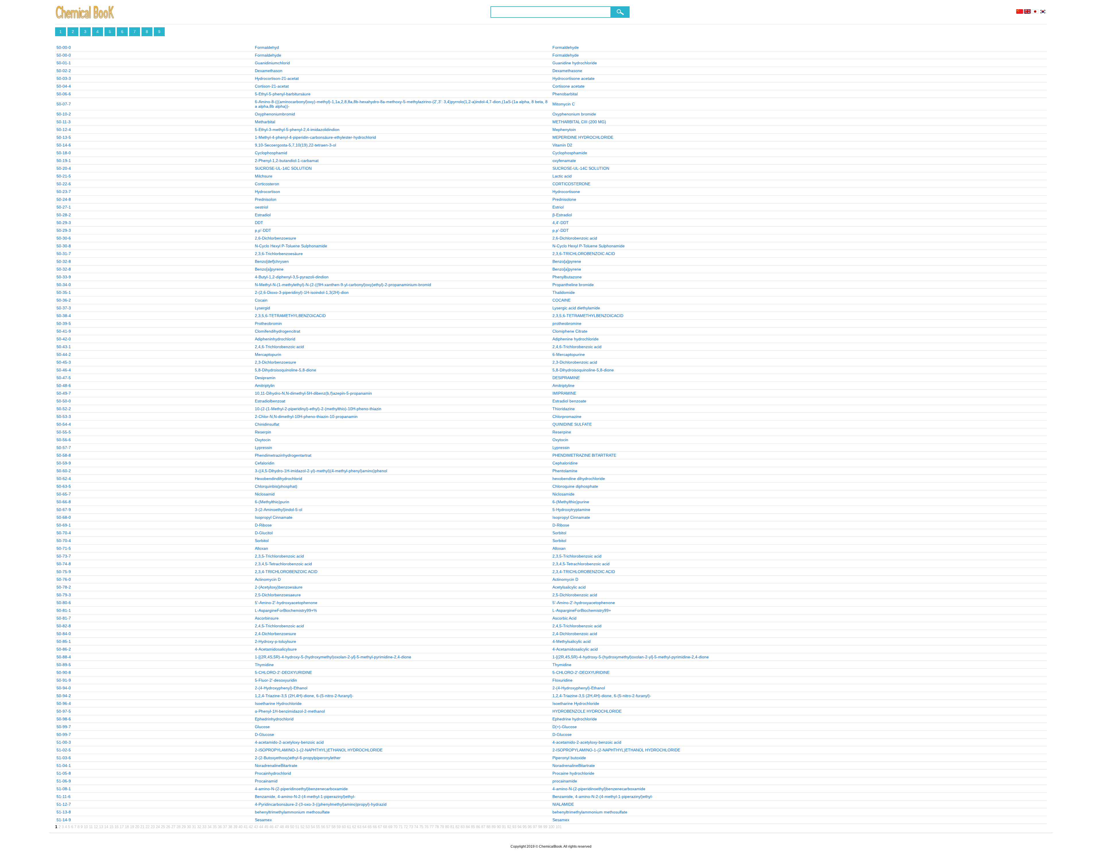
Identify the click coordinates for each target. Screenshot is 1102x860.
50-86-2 (64, 649)
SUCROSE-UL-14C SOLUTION (283, 168)
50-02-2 (64, 70)
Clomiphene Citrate (569, 331)
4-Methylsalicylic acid (571, 641)
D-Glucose (264, 734)
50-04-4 (64, 86)
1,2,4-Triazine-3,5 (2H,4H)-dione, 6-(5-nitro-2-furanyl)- (304, 695)
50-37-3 (64, 308)
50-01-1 (64, 63)
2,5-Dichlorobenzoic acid (574, 595)
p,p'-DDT (263, 230)
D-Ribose (263, 525)
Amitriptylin (265, 385)
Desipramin (265, 377)
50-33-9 (64, 277)
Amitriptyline (563, 385)
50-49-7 (64, 393)
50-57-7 (64, 447)
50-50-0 (64, 401)
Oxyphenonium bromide (574, 114)
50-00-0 (64, 47)
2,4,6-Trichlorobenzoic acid (279, 346)
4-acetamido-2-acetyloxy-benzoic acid (289, 742)
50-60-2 (64, 470)
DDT (259, 222)
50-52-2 (64, 408)
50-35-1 (64, 292)
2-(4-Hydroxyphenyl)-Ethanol (281, 688)
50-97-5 (64, 711)
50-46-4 (64, 370)
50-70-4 (64, 533)
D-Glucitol (264, 533)
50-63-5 (64, 486)
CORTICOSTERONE (571, 184)
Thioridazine (563, 408)
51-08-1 (64, 788)
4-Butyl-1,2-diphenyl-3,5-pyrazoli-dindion (292, 277)
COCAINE (561, 300)
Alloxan (261, 548)
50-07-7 (64, 104)
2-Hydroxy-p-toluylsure (275, 641)
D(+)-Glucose (564, 726)
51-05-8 (64, 773)
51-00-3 (64, 742)
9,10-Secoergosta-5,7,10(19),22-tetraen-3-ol (295, 145)
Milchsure (263, 176)
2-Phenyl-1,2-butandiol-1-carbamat (287, 160)
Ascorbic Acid (564, 618)
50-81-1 (64, 610)
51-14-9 (64, 819)
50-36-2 (64, 300)
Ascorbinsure (267, 618)
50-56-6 (64, 439)
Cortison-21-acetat (272, 86)
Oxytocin (263, 439)
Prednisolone (564, 199)
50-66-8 (64, 502)
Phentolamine (564, 470)
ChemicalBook (85, 12)
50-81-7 (64, 618)
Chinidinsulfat (267, 424)
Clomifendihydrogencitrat (277, 331)
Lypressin (263, 447)
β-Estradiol (562, 215)
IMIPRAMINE (564, 393)
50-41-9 (64, 331)
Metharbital (265, 121)
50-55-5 (64, 432)
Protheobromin (268, 323)
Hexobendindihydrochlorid (278, 478)
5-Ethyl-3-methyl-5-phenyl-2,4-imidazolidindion (297, 129)
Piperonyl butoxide (569, 757)
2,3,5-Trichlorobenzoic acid (279, 556)
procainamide (564, 781)
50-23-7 (64, 191)
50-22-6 (64, 184)
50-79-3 (64, 595)
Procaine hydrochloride (573, 773)
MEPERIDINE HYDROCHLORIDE (582, 137)
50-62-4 (64, 478)
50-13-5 (64, 137)
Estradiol (263, 215)
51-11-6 (64, 796)
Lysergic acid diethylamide (576, 308)
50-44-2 (64, 354)
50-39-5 (64, 323)
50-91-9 (64, 680)
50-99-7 (64, 726)
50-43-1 (64, 346)
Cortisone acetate (568, 86)
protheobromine (566, 323)
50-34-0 (64, 284)
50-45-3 (64, 362)
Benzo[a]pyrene (566, 261)
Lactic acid (562, 176)
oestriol (261, 207)
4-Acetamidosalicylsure (276, 649)
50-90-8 (64, 672)
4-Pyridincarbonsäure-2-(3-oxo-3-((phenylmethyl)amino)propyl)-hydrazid (321, 804)
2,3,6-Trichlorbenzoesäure (279, 253)
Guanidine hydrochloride (574, 63)
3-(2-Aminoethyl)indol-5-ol (278, 509)
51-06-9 (64, 781)
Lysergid (262, 308)
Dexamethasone (567, 70)
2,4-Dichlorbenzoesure (275, 633)
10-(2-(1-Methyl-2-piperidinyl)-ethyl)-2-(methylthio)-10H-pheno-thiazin (318, 408)
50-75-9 (64, 571)
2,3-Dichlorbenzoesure (275, 362)
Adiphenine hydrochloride (575, 339)
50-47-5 (64, 377)
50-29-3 (64, 222)
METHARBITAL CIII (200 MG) (579, 121)
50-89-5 (64, 664)
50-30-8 (64, 246)
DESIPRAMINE (566, 377)
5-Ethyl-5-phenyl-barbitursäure (283, 94)
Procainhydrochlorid (273, 773)
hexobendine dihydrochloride (578, 478)
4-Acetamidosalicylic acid (575, 649)
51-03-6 (64, 757)
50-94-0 (64, 688)
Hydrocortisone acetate (573, 78)
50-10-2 (64, 114)
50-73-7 (64, 556)
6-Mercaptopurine (568, 354)
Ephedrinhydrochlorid (274, 719)
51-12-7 (64, 804)
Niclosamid (265, 494)
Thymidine (264, 664)
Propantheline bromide (573, 284)
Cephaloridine (565, 463)
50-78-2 (64, 587)
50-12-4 (64, 129)
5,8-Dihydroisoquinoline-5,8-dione (285, 370)
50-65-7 (64, 494)
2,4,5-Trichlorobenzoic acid (279, 626)
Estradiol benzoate (569, 401)
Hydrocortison (267, 191)
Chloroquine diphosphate (575, 486)
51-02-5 (64, 750)
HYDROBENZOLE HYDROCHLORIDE (587, 711)
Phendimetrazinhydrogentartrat (283, 455)
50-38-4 (64, 315)
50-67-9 (64, 509)
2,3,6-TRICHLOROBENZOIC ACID (583, 253)
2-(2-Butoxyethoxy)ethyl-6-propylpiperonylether (298, 757)
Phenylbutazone (567, 277)
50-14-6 (64, 145)
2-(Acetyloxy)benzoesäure (278, 587)
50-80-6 (64, 602)
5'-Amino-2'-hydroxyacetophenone (286, 602)
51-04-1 (64, 765)
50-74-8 (64, 564)
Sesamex (263, 819)
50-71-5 (64, 548)
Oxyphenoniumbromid (275, 114)
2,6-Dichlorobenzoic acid (574, 238)
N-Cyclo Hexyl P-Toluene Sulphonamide (291, 246)
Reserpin (263, 432)
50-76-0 (64, 579)
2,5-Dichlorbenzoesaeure (278, 595)
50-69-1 (64, 525)
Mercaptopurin (268, 354)
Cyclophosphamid (271, 153)
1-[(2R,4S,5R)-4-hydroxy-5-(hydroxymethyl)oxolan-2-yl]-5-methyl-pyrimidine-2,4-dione (333, 657)
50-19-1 (64, 160)
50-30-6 (64, 238)
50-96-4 (64, 703)
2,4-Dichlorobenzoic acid (574, 633)
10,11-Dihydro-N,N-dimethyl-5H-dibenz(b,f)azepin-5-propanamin (313, 393)
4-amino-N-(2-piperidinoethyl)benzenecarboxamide (301, 788)
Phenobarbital (565, 94)
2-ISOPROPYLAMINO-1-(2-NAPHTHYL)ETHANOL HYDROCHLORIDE (319, 750)
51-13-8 (64, 812)
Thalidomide (563, 292)
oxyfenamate (564, 160)
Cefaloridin (264, 463)
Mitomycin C (563, 104)
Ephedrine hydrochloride (574, 719)
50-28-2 (64, 215)
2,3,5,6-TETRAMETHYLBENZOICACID (290, 315)
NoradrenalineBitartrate (276, 765)
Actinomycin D (268, 579)
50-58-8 (64, 455)
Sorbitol (559, 533)
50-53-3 (64, 416)
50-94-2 (64, 695)
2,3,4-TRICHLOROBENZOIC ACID (286, 571)
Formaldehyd (267, 47)
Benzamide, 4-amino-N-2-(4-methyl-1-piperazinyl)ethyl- (305, 796)
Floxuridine (562, 680)
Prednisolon (265, 199)
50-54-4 (64, 424)
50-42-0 (64, 339)
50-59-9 (64, 463)
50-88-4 (64, 657)
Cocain (261, 300)
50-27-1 (64, 207)
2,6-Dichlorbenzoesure (275, 238)
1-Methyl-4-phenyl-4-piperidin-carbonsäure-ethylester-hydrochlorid (315, 137)
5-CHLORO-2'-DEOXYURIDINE (283, 672)
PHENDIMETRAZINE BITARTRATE (584, 455)
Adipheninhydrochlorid (275, 339)
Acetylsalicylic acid (569, 587)
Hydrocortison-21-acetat (277, 78)
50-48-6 (64, 385)
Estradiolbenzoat (270, 401)
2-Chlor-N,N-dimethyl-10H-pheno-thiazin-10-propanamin (306, 416)
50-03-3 (64, 78)
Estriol (558, 207)
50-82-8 (64, 626)
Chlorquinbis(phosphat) (276, 486)
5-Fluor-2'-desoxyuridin (276, 680)
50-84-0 (64, 633)
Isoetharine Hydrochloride (278, 703)
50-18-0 (64, 153)
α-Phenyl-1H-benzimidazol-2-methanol (290, 711)
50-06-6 (64, 94)
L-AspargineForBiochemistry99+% (286, 610)
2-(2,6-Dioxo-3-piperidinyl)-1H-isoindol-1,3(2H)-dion (302, 292)
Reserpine (561, 432)
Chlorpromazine (566, 416)
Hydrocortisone (566, 191)
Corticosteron (267, 184)
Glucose (262, 726)
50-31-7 (64, 253)
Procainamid (266, 781)
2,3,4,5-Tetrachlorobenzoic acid (283, 564)
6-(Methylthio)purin (272, 502)
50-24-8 (64, 199)
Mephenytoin (564, 129)
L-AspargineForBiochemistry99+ (581, 610)
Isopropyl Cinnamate (273, 517)
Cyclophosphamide (569, 153)
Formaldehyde (565, 47)
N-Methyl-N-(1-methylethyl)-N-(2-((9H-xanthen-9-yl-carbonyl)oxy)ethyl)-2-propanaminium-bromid (343, 284)
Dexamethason (268, 70)
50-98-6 (64, 719)
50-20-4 (64, 168)
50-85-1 (64, 641)
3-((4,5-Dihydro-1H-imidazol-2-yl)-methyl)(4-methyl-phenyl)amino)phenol (321, 470)
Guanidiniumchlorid (272, 63)
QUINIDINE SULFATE (572, 424)
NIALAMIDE (563, 804)
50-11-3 (64, 121)
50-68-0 (64, 517)
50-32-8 (64, 261)
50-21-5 (64, 176)
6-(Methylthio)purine (570, 502)
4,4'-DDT (560, 222)
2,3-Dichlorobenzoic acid (574, 362)
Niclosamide (563, 494)
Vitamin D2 (562, 145)
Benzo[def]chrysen (272, 261)
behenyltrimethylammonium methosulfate (292, 812)
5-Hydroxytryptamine (571, 509)
